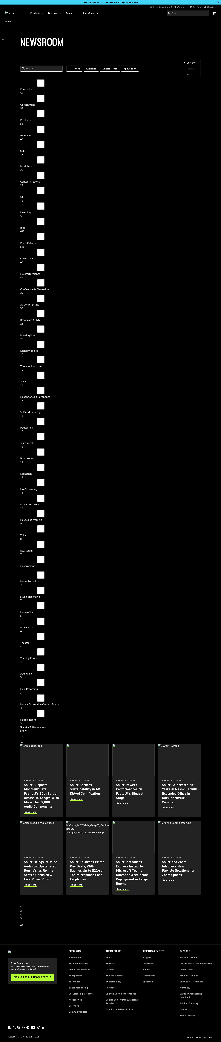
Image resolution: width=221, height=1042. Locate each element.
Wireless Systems (79, 963)
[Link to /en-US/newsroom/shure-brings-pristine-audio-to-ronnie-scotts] (41, 857)
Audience (91, 68)
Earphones (74, 981)
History (110, 963)
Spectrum (148, 981)
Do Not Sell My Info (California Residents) (122, 1001)
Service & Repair (189, 957)
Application (130, 68)
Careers (110, 969)
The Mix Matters (115, 975)
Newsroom (148, 963)
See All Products (78, 1011)
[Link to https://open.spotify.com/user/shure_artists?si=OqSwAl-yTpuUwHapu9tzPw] (28, 1027)
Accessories (75, 999)
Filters (76, 68)
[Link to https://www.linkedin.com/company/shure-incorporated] (23, 1027)
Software (74, 1005)
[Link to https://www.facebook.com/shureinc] (9, 1027)
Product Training (189, 975)
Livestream (149, 975)
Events (146, 969)
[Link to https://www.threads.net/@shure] (43, 1027)
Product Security (189, 1003)
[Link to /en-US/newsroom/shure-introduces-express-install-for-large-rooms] (133, 857)
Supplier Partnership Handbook (196, 995)
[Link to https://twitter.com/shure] (14, 1027)
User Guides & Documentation (196, 963)
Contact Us (186, 1009)
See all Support (188, 1015)
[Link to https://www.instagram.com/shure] (18, 1027)
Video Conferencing (79, 969)
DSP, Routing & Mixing (81, 993)
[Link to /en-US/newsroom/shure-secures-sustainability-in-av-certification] (87, 780)
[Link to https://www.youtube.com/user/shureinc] (33, 1028)
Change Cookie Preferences (121, 993)
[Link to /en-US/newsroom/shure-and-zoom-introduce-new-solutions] (179, 857)
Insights (147, 957)
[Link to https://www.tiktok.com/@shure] (38, 1027)
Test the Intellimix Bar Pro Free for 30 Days (110, 2)
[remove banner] (218, 2)
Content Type (110, 68)
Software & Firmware (191, 981)
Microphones (76, 957)
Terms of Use (200, 1037)
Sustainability (113, 981)
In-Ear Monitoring (78, 987)
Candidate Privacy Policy (119, 1009)
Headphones (75, 975)
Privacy (190, 1037)
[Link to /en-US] (14, 13)
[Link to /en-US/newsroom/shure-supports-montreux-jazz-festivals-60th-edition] (41, 780)
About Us (111, 957)
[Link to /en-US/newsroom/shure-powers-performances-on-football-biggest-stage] (133, 780)
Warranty (185, 987)
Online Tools (186, 969)
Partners (111, 987)
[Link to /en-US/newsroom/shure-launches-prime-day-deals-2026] (87, 857)
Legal (211, 1037)
